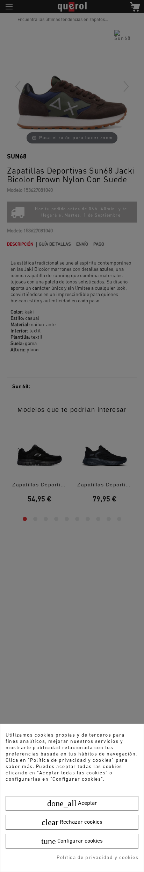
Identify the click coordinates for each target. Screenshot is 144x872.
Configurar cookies (72, 841)
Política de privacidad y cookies (97, 857)
